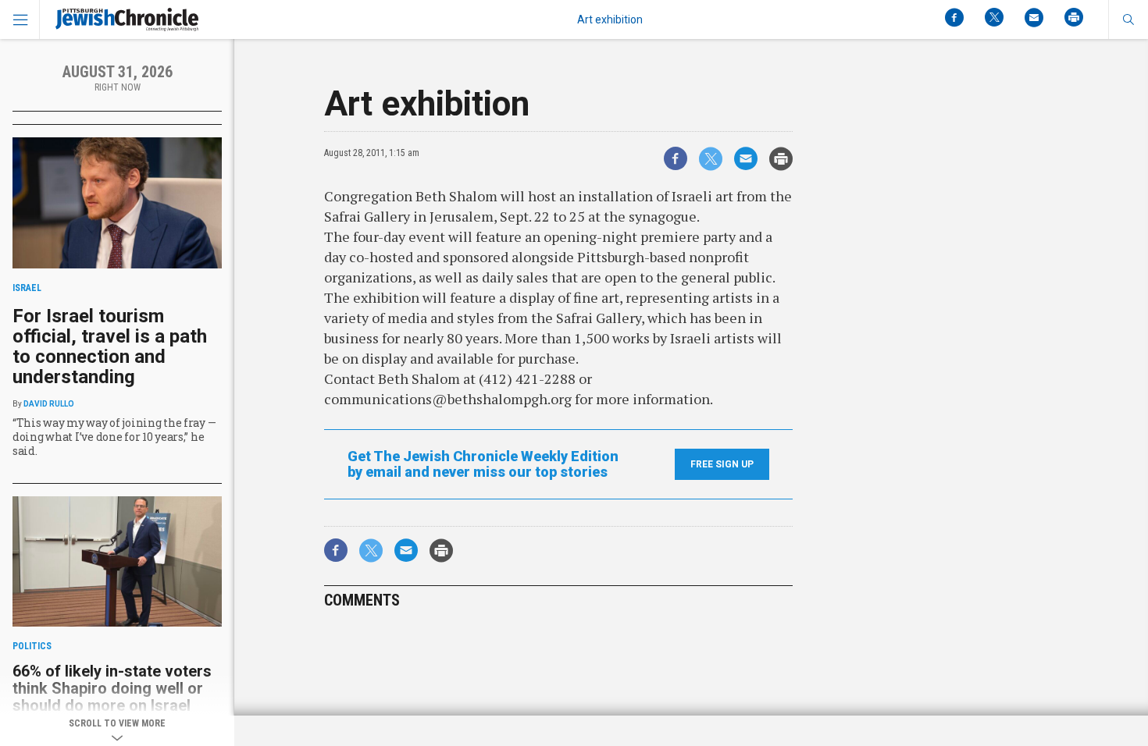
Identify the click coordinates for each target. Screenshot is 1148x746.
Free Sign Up (722, 464)
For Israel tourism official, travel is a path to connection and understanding (109, 346)
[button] (1128, 19)
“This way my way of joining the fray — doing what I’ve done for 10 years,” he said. (114, 436)
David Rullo (48, 404)
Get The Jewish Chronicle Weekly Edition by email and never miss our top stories (483, 464)
